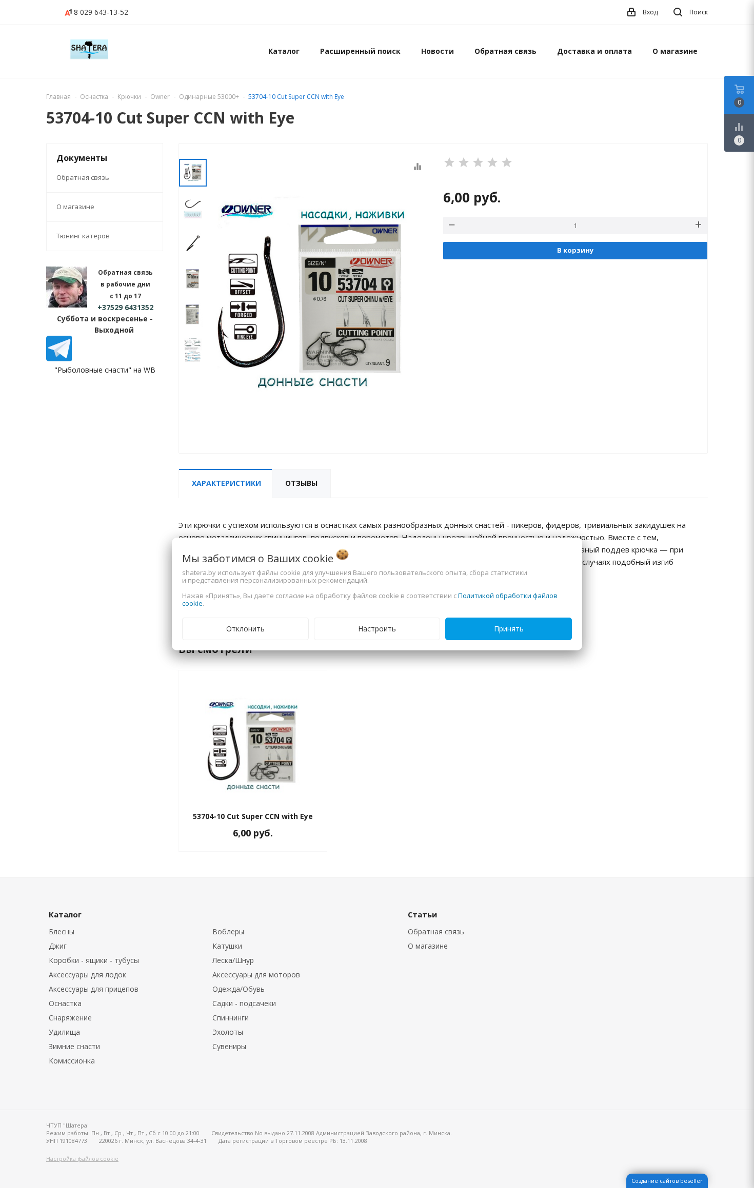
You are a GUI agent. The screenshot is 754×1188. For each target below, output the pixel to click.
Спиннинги (230, 1017)
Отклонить (245, 628)
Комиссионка (72, 1061)
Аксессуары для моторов (256, 974)
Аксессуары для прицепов (93, 989)
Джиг (58, 946)
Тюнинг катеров (83, 235)
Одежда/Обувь (238, 989)
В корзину (575, 250)
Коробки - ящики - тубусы (94, 960)
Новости (437, 51)
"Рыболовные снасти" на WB (104, 370)
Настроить (377, 628)
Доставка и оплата (594, 51)
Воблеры (228, 931)
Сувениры (229, 1046)
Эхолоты (227, 1032)
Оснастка (65, 1003)
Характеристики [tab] (226, 483)
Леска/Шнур (233, 960)
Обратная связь (505, 51)
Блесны (61, 931)
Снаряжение (70, 1017)
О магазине (675, 51)
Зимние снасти (74, 1046)
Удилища (64, 1032)
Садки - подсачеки (244, 1003)
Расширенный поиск (360, 51)
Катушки (227, 946)
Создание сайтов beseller (667, 1180)
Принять (509, 628)
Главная (58, 96)
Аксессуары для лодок (87, 974)
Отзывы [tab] (301, 483)
